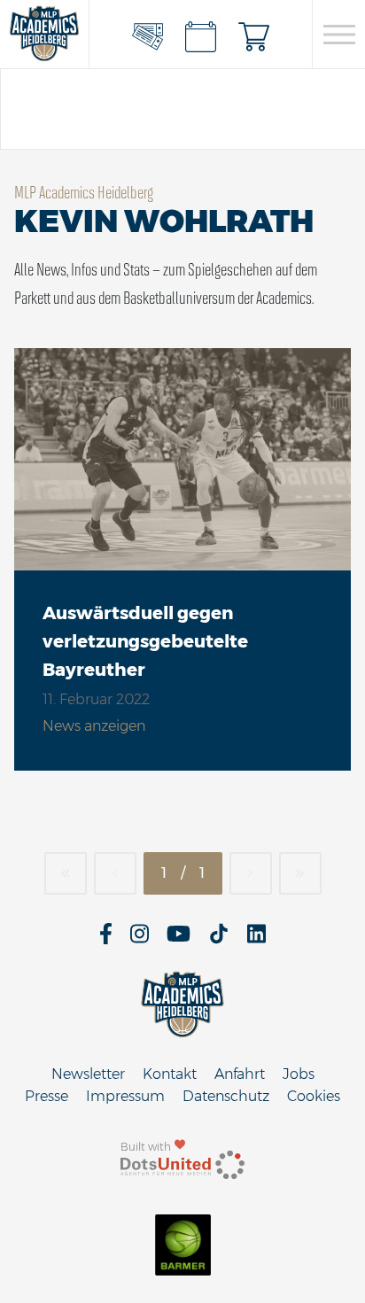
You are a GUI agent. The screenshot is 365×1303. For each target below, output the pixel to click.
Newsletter (88, 1074)
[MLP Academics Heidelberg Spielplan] (201, 34)
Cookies (313, 1096)
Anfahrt (239, 1074)
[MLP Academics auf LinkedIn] (256, 939)
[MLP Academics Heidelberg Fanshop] (254, 34)
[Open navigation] (339, 34)
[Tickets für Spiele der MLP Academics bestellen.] (148, 34)
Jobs (299, 1074)
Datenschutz (225, 1096)
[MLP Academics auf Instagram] (139, 939)
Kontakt (170, 1074)
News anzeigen (94, 725)
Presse (46, 1096)
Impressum (125, 1096)
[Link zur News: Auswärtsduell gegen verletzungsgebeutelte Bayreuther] (182, 459)
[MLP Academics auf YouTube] (178, 939)
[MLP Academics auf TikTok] (219, 939)
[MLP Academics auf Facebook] (106, 939)
